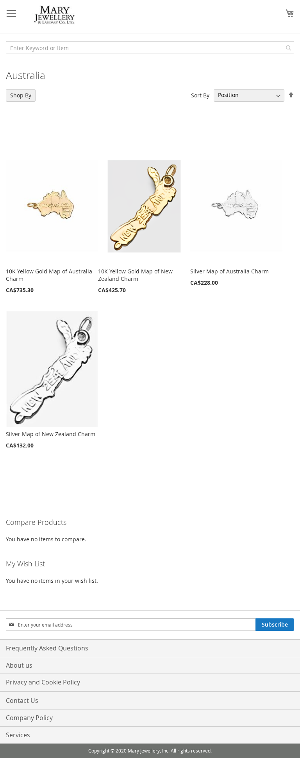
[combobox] (150, 47)
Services (18, 735)
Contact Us (22, 700)
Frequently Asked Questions (47, 648)
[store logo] (54, 15)
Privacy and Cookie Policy (43, 682)
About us (19, 665)
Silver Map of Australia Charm (229, 271)
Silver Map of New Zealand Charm (50, 434)
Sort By (200, 95)
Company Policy (29, 717)
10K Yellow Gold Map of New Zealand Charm (135, 275)
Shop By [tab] (20, 95)
